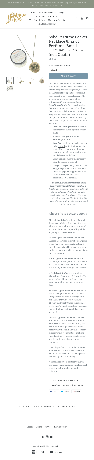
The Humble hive (37, 20)
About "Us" (40, 16)
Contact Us (53, 16)
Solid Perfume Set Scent (60, 65)
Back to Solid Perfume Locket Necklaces (49, 406)
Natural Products (48, 12)
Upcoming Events (56, 20)
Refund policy (60, 426)
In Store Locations (47, 23)
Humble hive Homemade (49, 446)
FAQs (61, 12)
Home (33, 12)
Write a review (76, 385)
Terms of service (43, 426)
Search (30, 426)
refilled (61, 146)
